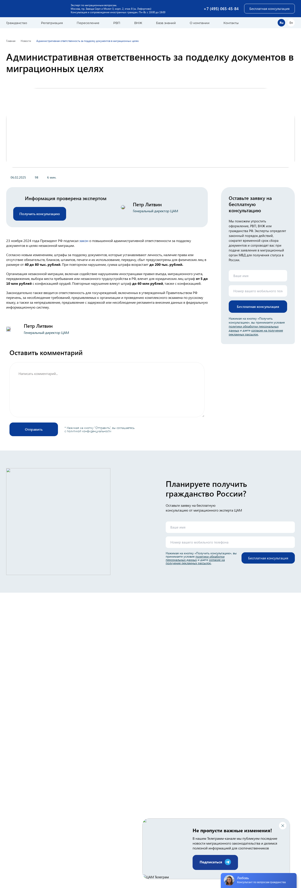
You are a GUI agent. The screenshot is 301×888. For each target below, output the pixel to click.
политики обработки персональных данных (195, 558)
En (291, 22)
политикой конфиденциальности (89, 431)
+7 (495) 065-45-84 (221, 8)
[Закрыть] (282, 825)
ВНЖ (138, 23)
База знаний (166, 23)
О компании (200, 23)
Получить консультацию (39, 213)
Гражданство (16, 23)
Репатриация (52, 23)
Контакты (231, 23)
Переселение (88, 23)
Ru (281, 22)
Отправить (34, 429)
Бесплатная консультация (269, 8)
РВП (116, 23)
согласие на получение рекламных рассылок (256, 332)
